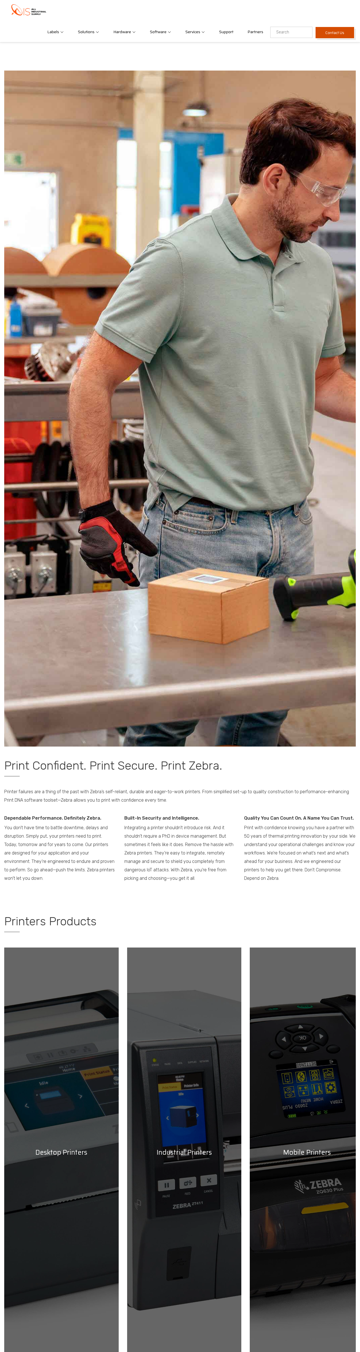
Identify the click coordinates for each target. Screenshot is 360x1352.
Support (226, 32)
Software (158, 32)
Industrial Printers (184, 1152)
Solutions (86, 32)
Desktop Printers (61, 1152)
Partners (255, 32)
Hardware (122, 32)
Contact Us (334, 33)
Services (193, 32)
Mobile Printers (307, 1152)
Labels (53, 32)
